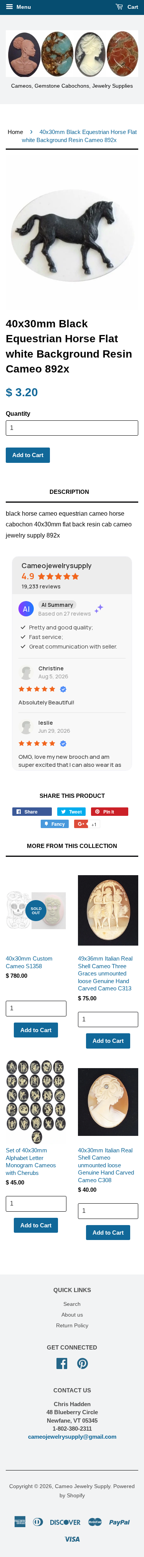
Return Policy (72, 1325)
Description (69, 492)
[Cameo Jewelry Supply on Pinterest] (82, 1363)
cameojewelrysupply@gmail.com (72, 1436)
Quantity (18, 413)
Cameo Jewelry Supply (82, 1486)
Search (72, 1304)
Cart (132, 7)
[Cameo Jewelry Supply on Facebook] (62, 1363)
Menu (23, 7)
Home (15, 132)
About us (72, 1315)
